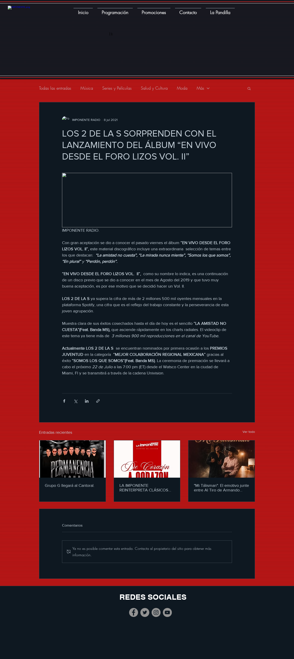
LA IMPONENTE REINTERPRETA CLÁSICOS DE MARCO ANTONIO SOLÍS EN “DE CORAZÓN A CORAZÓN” (145, 487)
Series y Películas (117, 88)
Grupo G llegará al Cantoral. (69, 485)
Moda (182, 88)
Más (200, 88)
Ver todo (249, 432)
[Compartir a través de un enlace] (98, 401)
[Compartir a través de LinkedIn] (87, 401)
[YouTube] (167, 612)
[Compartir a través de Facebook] (64, 401)
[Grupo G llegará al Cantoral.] (72, 459)
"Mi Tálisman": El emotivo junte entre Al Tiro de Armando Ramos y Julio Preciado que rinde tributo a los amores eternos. (221, 487)
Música (86, 88)
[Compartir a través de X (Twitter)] (75, 401)
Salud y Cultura (154, 88)
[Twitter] (144, 612)
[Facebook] (133, 612)
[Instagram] (156, 612)
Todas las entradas (55, 88)
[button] (249, 88)
